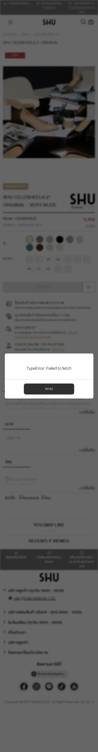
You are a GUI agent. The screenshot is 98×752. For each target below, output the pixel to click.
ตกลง (49, 389)
